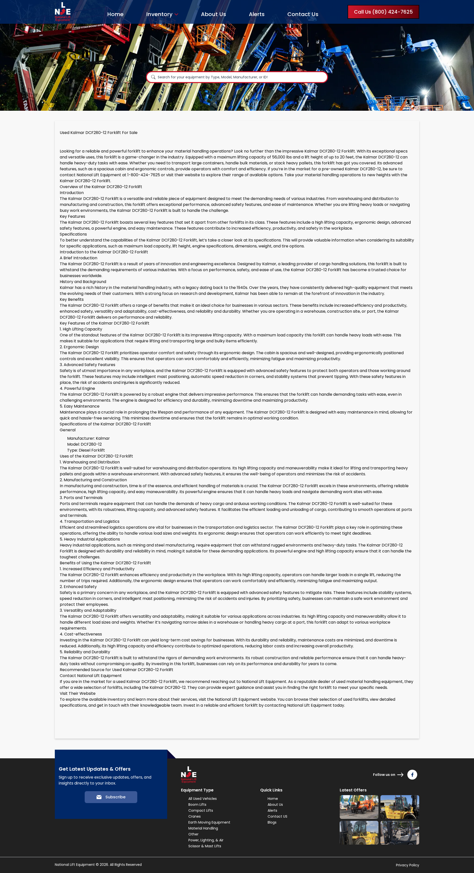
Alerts (257, 14)
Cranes (194, 816)
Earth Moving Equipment (209, 822)
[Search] (153, 77)
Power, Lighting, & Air (205, 840)
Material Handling (203, 828)
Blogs (272, 822)
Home (115, 14)
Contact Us (302, 14)
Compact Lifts (200, 810)
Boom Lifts (197, 804)
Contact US (277, 816)
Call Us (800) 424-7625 (383, 11)
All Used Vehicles (202, 798)
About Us (213, 14)
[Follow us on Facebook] (412, 775)
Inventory (159, 14)
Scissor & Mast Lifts (204, 846)
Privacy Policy (407, 865)
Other (193, 834)
